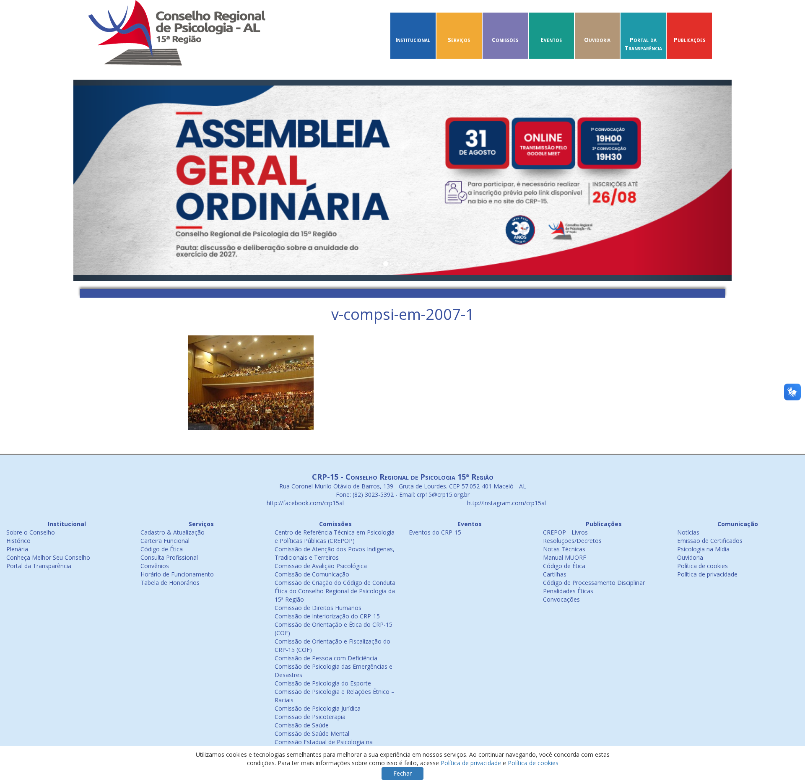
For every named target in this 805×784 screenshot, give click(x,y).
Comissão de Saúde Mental (312, 733)
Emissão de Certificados (710, 541)
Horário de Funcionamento (177, 574)
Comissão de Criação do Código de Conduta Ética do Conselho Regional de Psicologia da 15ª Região (335, 591)
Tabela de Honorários (170, 583)
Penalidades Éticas (568, 591)
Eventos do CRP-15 (435, 532)
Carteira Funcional (165, 541)
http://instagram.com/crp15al (505, 503)
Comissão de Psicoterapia (310, 717)
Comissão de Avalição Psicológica (321, 566)
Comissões (505, 40)
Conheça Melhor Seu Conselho (48, 557)
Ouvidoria (597, 40)
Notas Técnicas (564, 549)
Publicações (689, 40)
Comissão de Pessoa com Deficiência (326, 658)
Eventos (551, 40)
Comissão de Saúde (302, 725)
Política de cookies (702, 566)
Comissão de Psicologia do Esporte (323, 683)
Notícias (688, 532)
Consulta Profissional (169, 557)
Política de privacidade (707, 574)
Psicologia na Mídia (703, 549)
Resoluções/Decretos (572, 541)
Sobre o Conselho (30, 532)
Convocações (561, 599)
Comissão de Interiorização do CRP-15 (327, 616)
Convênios (154, 566)
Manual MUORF (564, 557)
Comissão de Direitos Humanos (318, 608)
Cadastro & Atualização (172, 532)
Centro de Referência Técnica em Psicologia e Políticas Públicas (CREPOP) (335, 536)
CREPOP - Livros (565, 532)
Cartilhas (554, 574)
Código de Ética (161, 549)
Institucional (412, 40)
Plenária (17, 549)
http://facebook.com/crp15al (304, 503)
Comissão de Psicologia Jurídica (318, 708)
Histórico (18, 541)
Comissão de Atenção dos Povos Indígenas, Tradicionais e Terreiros (335, 553)
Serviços (459, 40)
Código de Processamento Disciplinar (594, 583)
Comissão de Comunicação (312, 574)
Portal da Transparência (643, 44)
